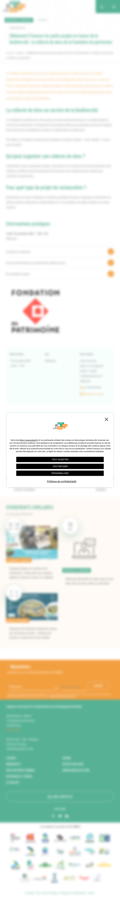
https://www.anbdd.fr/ (28, 440)
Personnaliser (60, 473)
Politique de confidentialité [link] (61, 481)
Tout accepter (60, 459)
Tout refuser (60, 466)
